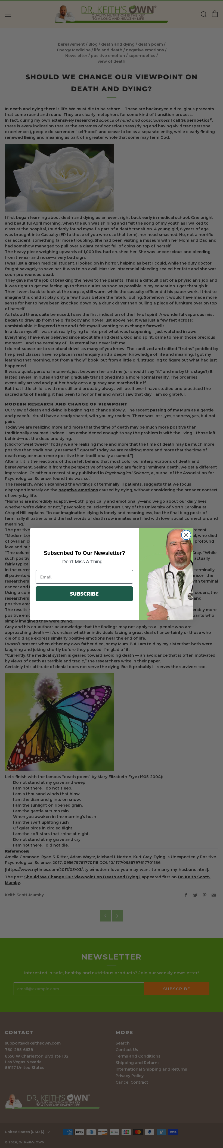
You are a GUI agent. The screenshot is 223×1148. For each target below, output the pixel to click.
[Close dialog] (186, 535)
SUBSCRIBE (84, 594)
